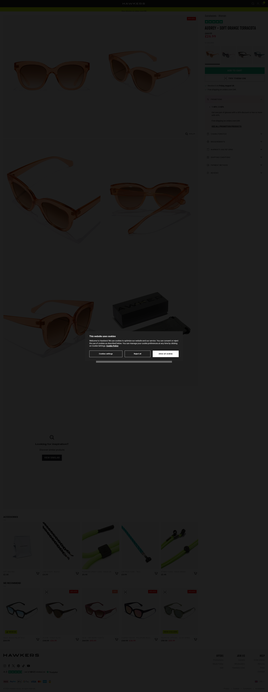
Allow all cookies (166, 354)
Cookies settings (106, 354)
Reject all (137, 354)
